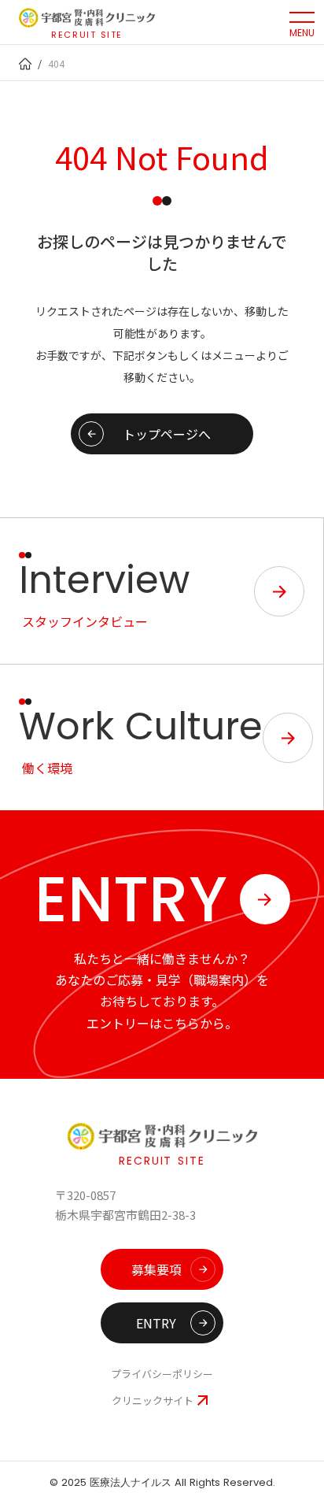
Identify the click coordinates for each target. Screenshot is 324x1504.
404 (56, 63)
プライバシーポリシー (162, 1374)
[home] (25, 63)
